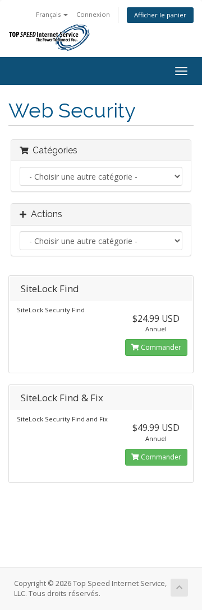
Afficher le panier (160, 15)
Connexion (93, 14)
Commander (160, 347)
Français (49, 14)
